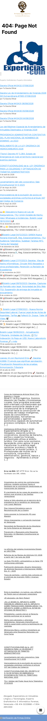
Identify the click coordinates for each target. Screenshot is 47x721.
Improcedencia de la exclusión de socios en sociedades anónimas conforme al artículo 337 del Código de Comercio (22, 198)
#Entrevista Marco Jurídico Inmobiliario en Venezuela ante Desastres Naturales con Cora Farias (22, 632)
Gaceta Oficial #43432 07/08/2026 (17, 85)
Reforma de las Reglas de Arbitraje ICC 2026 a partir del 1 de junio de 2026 (23, 556)
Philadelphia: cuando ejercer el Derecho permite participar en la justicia (21, 615)
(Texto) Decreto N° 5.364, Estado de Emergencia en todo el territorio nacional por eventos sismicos (21, 157)
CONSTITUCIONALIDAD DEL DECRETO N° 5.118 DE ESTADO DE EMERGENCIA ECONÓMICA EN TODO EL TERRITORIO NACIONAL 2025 (22, 674)
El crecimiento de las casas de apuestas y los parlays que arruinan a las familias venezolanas (23, 494)
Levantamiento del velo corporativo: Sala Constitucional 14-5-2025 (21, 658)
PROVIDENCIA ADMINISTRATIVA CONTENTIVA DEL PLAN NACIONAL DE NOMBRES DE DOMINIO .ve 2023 (23, 137)
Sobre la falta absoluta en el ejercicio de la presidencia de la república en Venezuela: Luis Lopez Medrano (22, 502)
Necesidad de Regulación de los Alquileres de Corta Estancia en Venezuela (22, 527)
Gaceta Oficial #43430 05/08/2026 (17, 111)
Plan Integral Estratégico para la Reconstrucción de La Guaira (18, 509)
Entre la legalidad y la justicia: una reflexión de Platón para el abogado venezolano (23, 593)
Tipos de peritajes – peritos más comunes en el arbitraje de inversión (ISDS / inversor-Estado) (23, 577)
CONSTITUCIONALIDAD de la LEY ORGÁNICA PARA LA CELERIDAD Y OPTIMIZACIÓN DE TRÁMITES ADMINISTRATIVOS (22, 169)
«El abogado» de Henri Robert (17, 598)
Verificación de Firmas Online (16, 718)
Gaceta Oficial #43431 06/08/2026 (16, 103)
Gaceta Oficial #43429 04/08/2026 (17, 118)
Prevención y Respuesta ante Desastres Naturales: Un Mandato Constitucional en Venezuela (21, 534)
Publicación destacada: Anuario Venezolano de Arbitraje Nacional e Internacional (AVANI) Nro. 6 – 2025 (23, 569)
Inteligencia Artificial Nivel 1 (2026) (19, 429)
